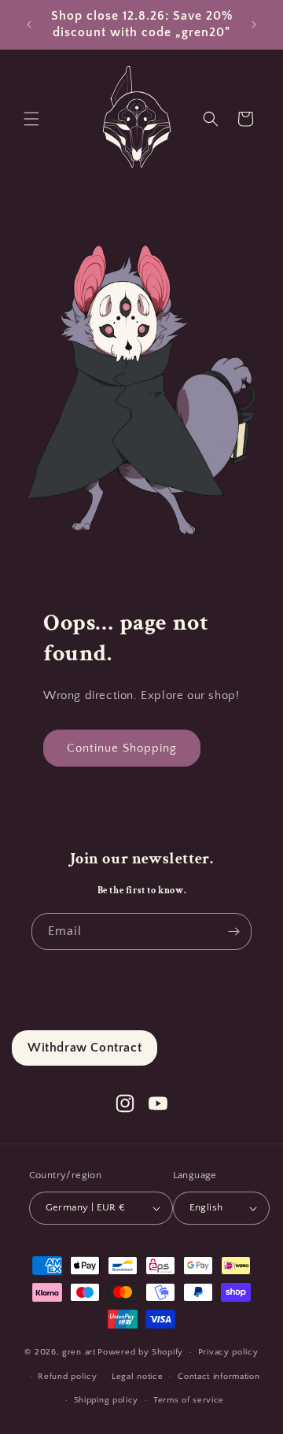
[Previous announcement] (29, 24)
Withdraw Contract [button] (85, 1047)
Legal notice (137, 1376)
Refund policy (67, 1376)
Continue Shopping (122, 748)
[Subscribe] (233, 931)
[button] (31, 119)
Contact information (218, 1376)
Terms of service (188, 1400)
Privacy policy (228, 1352)
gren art (79, 1352)
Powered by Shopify (140, 1352)
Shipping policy (106, 1400)
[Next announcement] (254, 24)
